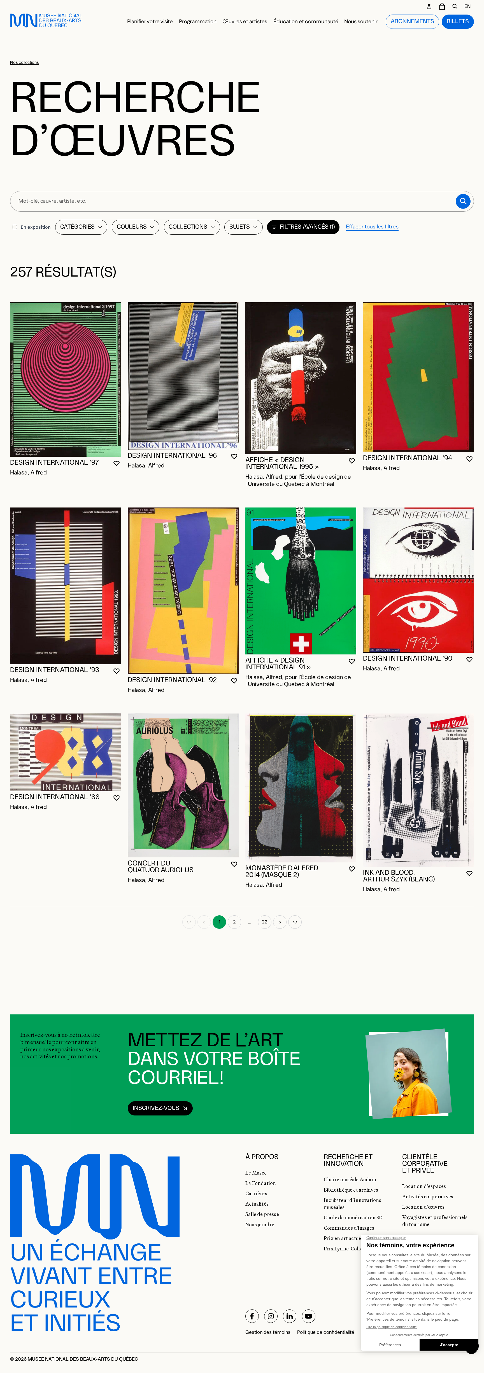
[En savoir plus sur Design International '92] (183, 590)
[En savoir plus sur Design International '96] (183, 376)
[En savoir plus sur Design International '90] (418, 579)
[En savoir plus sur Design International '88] (65, 752)
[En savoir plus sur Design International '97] (65, 379)
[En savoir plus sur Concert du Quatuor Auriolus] (183, 785)
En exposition (36, 227)
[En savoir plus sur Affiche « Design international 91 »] (300, 580)
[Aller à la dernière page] (295, 922)
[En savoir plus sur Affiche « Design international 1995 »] (300, 378)
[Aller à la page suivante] (280, 922)
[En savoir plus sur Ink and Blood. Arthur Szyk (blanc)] (418, 790)
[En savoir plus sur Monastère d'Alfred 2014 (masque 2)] (300, 788)
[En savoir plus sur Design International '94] (418, 377)
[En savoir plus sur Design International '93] (65, 585)
